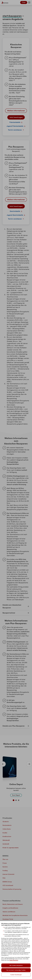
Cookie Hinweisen (13, 960)
